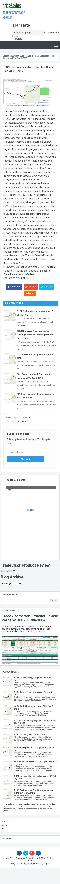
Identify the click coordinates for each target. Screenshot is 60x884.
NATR (5, 825)
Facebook (15, 286)
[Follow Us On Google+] (32, 853)
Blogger (46, 863)
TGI (3, 828)
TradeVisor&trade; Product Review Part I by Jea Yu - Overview (30, 618)
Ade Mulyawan (25, 863)
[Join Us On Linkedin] (38, 853)
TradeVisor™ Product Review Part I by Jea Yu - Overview (29, 804)
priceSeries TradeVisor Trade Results (22, 858)
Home (8, 56)
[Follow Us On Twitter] (25, 853)
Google (32, 286)
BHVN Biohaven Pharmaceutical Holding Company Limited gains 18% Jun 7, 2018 (35, 335)
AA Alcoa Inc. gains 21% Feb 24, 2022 (31, 734)
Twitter (48, 286)
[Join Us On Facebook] (19, 853)
